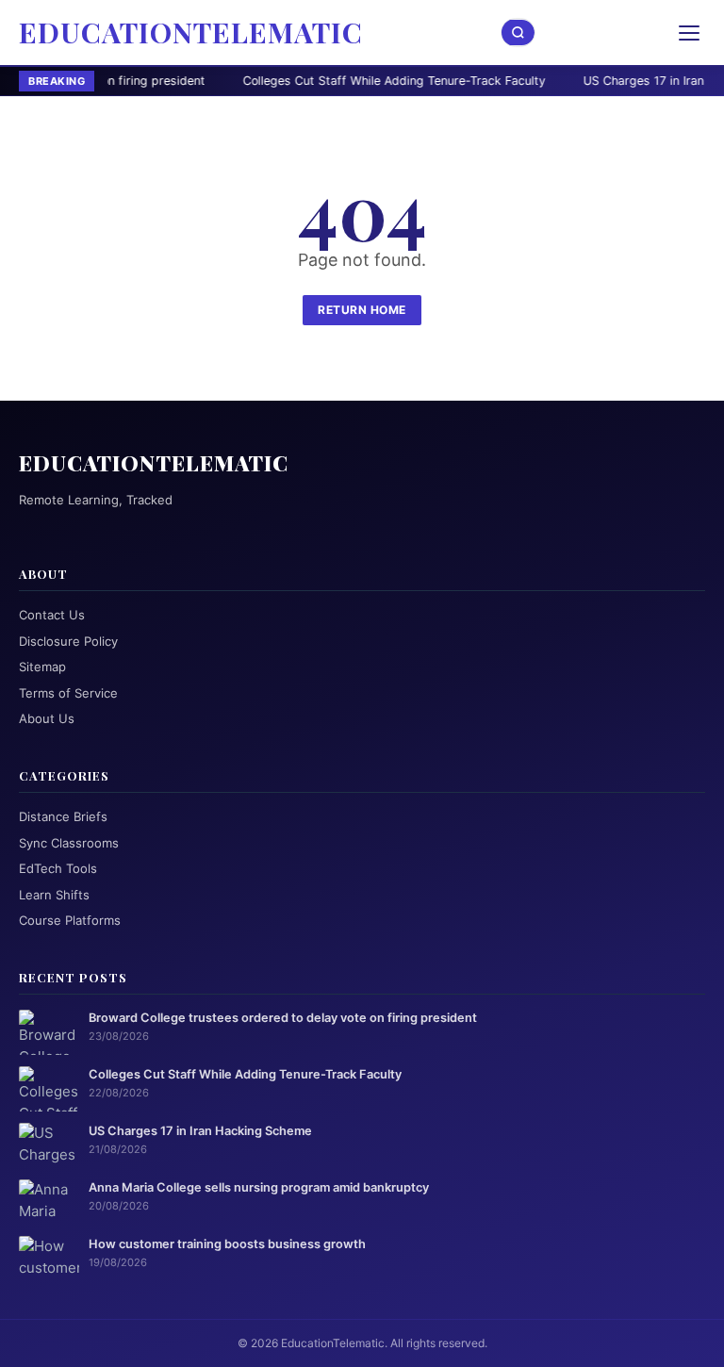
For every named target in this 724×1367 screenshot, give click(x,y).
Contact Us (52, 614)
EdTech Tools (58, 868)
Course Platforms (70, 920)
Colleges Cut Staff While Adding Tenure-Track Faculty (321, 81)
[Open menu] (689, 33)
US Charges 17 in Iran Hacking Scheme (200, 1131)
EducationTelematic (191, 32)
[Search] (518, 32)
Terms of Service (68, 692)
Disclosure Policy (68, 641)
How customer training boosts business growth (227, 1244)
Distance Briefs (63, 816)
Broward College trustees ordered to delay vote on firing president (283, 1018)
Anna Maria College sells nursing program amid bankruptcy (259, 1187)
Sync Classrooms (69, 842)
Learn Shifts (54, 894)
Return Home (362, 310)
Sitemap (42, 666)
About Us (46, 718)
